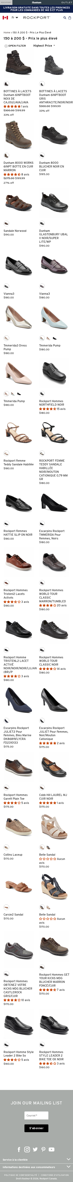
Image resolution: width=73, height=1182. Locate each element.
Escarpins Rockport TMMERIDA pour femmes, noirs (51, 534)
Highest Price (42, 45)
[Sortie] (66, 2)
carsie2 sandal (13, 914)
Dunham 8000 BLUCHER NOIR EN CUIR (51, 166)
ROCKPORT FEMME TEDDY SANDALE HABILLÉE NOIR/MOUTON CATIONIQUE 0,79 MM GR (53, 470)
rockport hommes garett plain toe (16, 796)
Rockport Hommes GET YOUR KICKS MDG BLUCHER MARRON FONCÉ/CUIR (54, 980)
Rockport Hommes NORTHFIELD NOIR (51, 403)
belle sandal (47, 854)
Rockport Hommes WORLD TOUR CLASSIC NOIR (51, 661)
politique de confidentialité (20, 1175)
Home (7, 32)
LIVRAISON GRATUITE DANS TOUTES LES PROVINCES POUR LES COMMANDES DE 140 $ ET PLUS (36, 8)
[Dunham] (36, 2)
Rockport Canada (48, 1178)
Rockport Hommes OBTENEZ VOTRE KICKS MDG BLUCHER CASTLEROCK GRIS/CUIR (18, 989)
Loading (36, 1074)
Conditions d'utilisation (55, 1175)
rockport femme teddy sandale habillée (19, 462)
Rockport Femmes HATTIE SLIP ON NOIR (18, 532)
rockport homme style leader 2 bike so (19, 1053)
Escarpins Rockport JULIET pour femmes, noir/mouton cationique (53, 733)
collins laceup (13, 854)
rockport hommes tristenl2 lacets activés (16, 594)
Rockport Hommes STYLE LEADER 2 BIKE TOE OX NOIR (51, 1055)
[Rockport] (6, 2)
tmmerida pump (49, 345)
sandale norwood (15, 231)
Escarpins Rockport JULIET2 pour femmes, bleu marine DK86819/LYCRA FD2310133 (17, 735)
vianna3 (9, 293)
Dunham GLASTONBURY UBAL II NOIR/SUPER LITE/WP (53, 236)
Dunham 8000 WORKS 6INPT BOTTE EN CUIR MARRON (18, 166)
